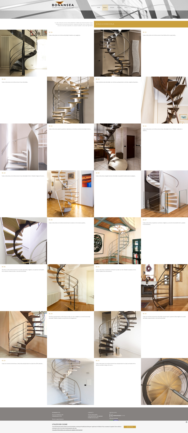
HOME (98, 7)
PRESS (125, 7)
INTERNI (112, 7)
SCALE (104, 7)
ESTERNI (119, 7)
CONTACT (132, 7)
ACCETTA (130, 427)
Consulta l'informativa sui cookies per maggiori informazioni (67, 430)
